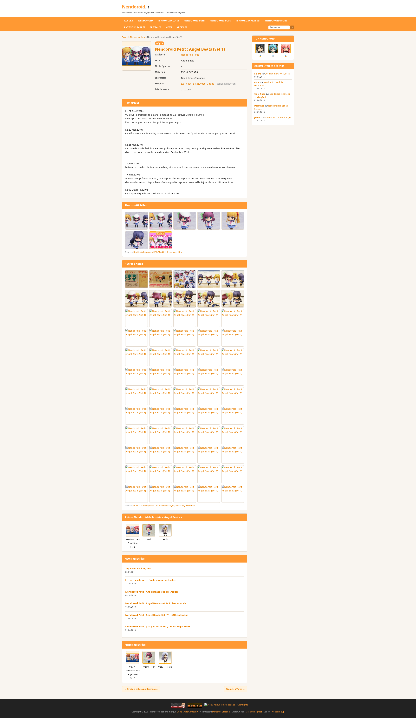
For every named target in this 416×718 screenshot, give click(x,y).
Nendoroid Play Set (248, 20)
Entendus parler (134, 27)
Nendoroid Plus (220, 20)
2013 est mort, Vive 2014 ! (277, 73)
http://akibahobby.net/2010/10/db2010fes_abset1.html (157, 252)
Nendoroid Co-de (168, 20)
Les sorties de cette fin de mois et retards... (150, 580)
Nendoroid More (276, 20)
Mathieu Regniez (254, 711)
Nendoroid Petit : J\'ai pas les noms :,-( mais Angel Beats (157, 626)
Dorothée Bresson (221, 711)
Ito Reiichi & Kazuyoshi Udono (197, 83)
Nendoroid (136, 6)
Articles (181, 27)
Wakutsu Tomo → (235, 689)
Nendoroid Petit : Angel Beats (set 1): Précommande (155, 603)
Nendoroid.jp (278, 711)
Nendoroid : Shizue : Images (277, 117)
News (168, 27)
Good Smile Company (187, 711)
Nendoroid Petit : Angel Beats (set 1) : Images (151, 591)
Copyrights (242, 704)
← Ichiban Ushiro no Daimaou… (141, 689)
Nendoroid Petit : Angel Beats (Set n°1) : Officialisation (156, 615)
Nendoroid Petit (194, 20)
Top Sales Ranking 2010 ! (139, 568)
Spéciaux (155, 27)
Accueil (129, 20)
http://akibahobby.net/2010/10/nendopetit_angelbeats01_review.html (164, 505)
